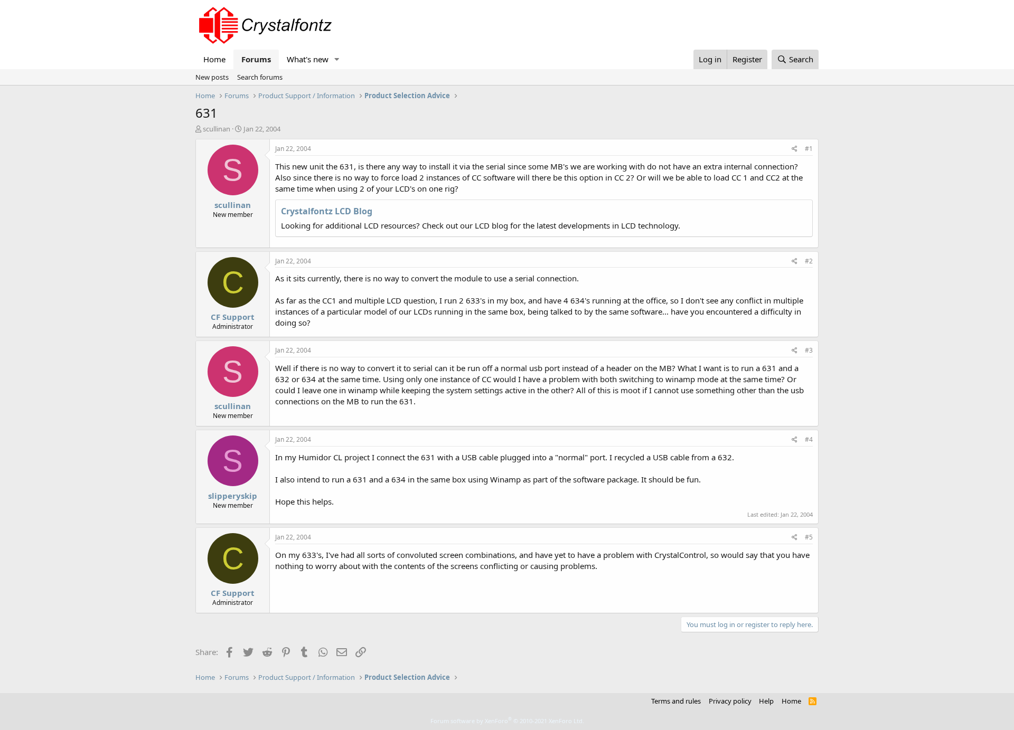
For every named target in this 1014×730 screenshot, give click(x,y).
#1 (809, 148)
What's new (307, 59)
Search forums (260, 77)
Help (766, 701)
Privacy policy (730, 701)
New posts (212, 77)
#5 (809, 537)
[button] (337, 59)
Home (214, 59)
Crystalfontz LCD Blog (326, 211)
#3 (809, 350)
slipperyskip (232, 495)
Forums (256, 59)
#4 (809, 439)
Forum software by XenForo (507, 721)
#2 (809, 261)
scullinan (216, 129)
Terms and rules (676, 701)
